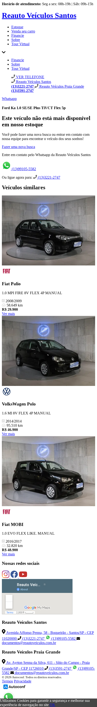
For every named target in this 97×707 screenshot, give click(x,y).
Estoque (17, 27)
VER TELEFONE (29, 77)
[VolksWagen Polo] (48, 351)
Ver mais (8, 314)
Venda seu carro (23, 31)
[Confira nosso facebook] (14, 577)
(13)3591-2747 (60, 668)
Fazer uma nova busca (18, 147)
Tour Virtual (20, 44)
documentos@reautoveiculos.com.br (29, 643)
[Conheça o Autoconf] (14, 689)
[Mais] (3, 52)
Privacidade (22, 681)
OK (52, 705)
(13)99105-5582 (23, 169)
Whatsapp (9, 99)
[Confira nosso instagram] (6, 577)
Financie (17, 35)
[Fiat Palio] (48, 230)
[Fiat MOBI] (48, 471)
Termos (7, 681)
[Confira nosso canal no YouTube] (23, 577)
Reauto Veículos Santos (39, 15)
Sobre (15, 40)
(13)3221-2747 (48, 177)
